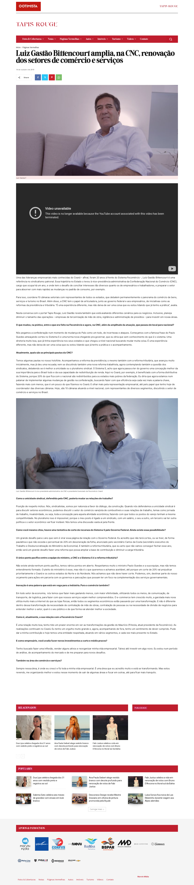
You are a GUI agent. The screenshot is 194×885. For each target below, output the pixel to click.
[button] (170, 39)
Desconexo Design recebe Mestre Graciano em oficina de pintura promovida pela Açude (105, 798)
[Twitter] (45, 77)
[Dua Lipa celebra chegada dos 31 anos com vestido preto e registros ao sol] (33, 727)
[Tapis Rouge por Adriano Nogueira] (39, 24)
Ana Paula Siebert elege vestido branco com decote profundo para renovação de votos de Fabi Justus (71, 746)
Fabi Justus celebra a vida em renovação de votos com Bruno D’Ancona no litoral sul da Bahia (106, 746)
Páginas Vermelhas (31, 47)
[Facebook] (38, 77)
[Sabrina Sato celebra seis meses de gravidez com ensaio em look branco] (23, 799)
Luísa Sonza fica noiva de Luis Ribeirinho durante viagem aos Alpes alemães (159, 798)
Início (18, 47)
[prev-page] (18, 756)
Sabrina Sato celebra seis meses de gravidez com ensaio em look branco (48, 798)
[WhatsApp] (59, 77)
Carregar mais (96, 809)
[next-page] (23, 756)
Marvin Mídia (143, 876)
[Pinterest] (52, 77)
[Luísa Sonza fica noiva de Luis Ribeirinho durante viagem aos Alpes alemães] (135, 799)
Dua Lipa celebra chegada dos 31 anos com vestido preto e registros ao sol (48, 780)
